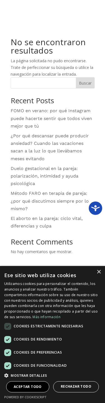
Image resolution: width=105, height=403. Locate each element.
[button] (52, 375)
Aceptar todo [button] (28, 386)
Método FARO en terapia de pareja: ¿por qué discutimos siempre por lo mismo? (50, 201)
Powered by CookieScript (25, 397)
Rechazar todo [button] (76, 386)
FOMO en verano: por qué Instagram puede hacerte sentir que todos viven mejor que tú (51, 118)
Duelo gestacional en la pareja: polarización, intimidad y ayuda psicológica (44, 176)
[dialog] (52, 334)
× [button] (99, 272)
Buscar (85, 83)
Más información (46, 317)
